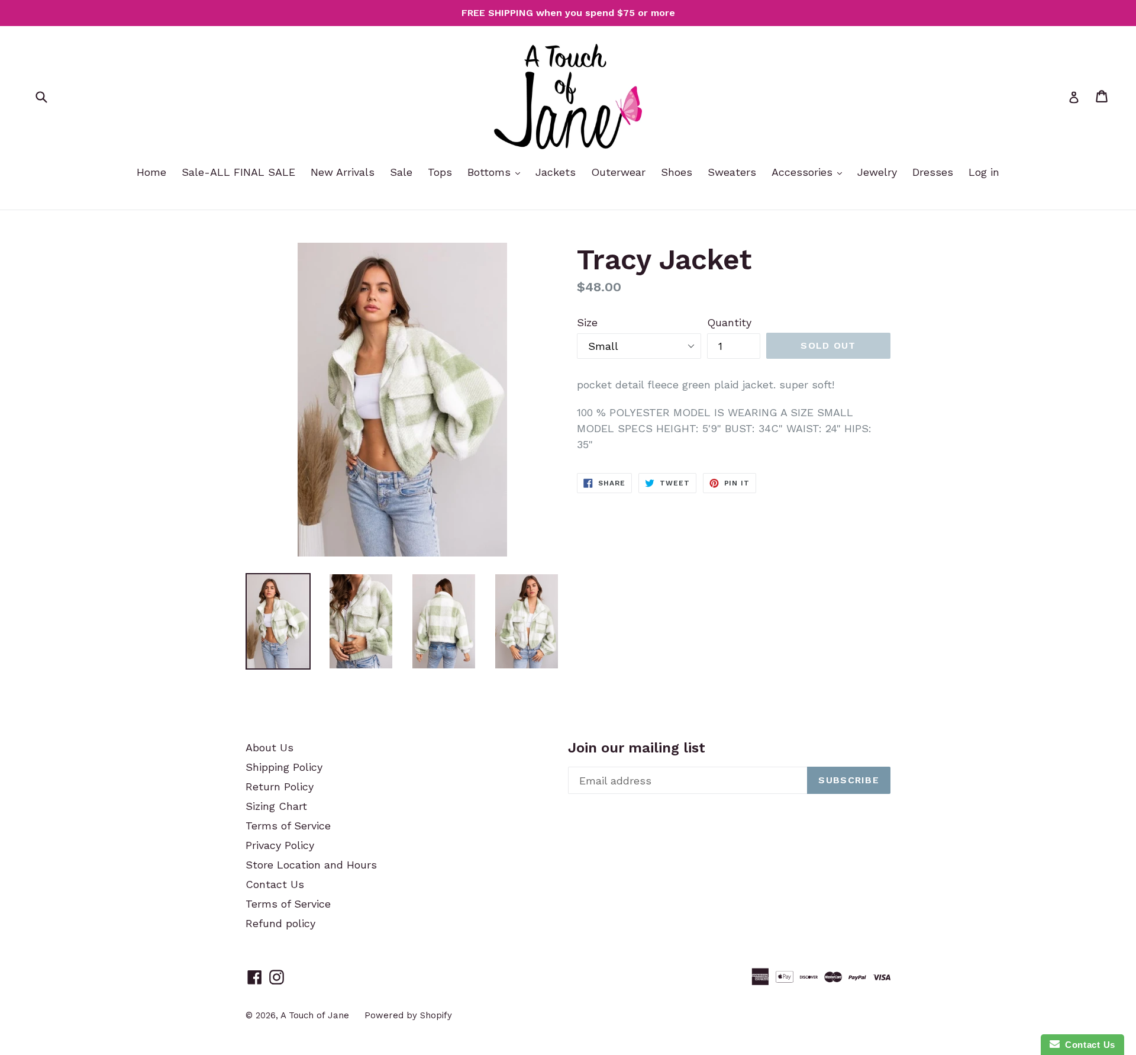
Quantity (729, 322)
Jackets (555, 172)
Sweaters (732, 172)
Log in (984, 172)
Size (587, 322)
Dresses (932, 172)
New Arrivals (343, 172)
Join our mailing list (636, 747)
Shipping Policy (284, 767)
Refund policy (280, 923)
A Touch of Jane (314, 1015)
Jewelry (877, 172)
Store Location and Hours (311, 864)
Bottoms (490, 172)
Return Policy (280, 786)
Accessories (804, 172)
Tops (440, 172)
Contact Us (275, 884)
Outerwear (618, 172)
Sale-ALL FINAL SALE (238, 172)
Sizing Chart (276, 806)
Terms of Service (288, 825)
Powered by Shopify (408, 1015)
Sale (401, 172)
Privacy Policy (280, 845)
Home (151, 172)
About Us (269, 747)
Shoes (676, 172)
